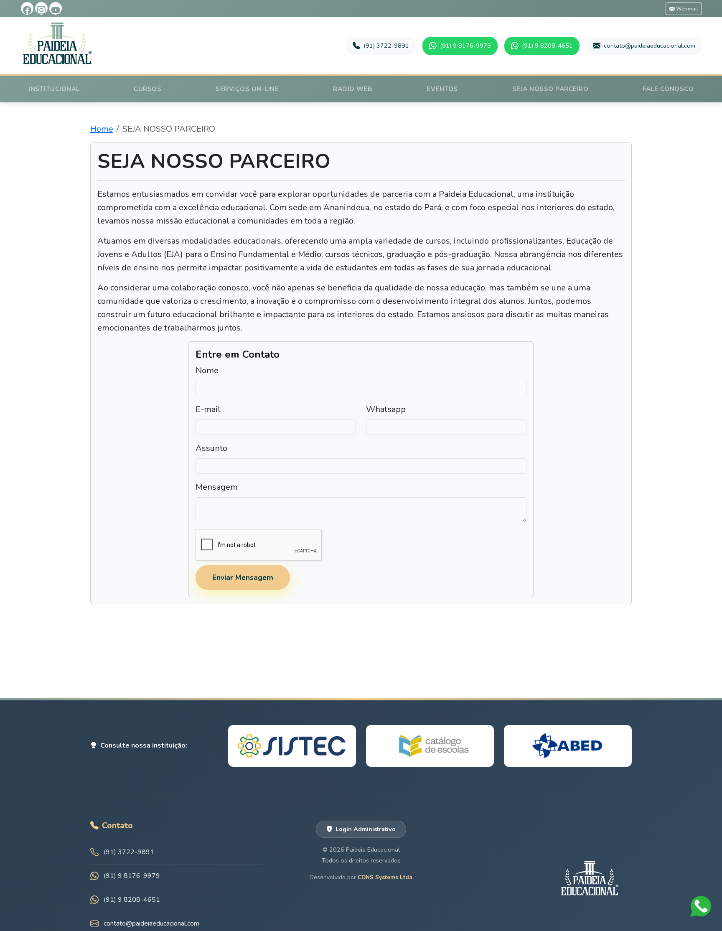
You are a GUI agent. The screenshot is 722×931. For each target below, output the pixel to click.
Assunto (211, 448)
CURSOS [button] (147, 89)
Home (101, 129)
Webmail (686, 8)
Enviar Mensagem (242, 577)
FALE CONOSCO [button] (668, 89)
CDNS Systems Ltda (385, 877)
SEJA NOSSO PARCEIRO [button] (550, 89)
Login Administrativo (366, 829)
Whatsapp (386, 409)
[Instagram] (41, 8)
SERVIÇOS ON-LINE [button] (247, 89)
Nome (207, 370)
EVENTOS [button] (442, 89)
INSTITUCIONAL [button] (54, 89)
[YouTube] (55, 8)
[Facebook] (27, 8)
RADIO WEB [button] (353, 89)
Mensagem (217, 487)
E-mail (208, 409)
